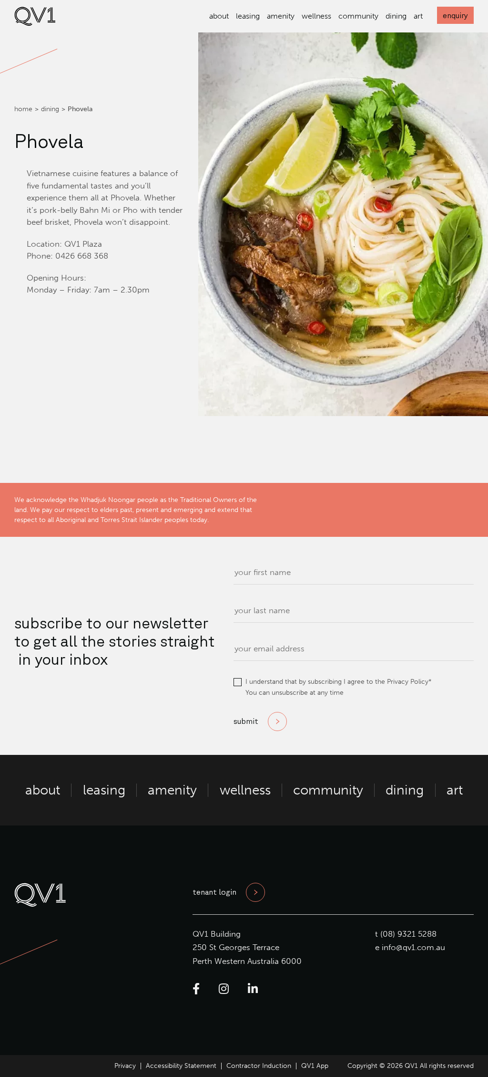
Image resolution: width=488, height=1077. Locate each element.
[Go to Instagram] (224, 989)
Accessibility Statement (181, 1066)
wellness (316, 16)
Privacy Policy (407, 682)
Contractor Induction (258, 1066)
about (219, 16)
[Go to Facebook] (196, 989)
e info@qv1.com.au (410, 947)
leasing (248, 16)
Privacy (125, 1066)
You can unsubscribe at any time (294, 693)
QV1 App (314, 1066)
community (358, 16)
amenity (281, 16)
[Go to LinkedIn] (253, 989)
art (418, 16)
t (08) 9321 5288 (406, 934)
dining (396, 16)
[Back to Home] (35, 23)
